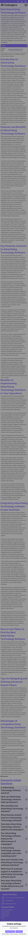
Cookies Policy (22, 934)
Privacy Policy (5, 934)
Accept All (19, 931)
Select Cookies (10, 931)
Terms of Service (14, 934)
